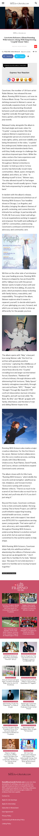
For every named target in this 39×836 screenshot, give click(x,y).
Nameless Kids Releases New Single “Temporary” (28, 729)
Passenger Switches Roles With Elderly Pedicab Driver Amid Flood (28, 706)
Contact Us (6, 796)
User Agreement (7, 812)
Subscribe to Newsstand (10, 808)
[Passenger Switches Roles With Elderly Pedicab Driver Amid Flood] (28, 695)
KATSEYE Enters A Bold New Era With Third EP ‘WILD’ (10, 657)
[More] (28, 56)
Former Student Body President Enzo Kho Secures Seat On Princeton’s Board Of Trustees (10, 608)
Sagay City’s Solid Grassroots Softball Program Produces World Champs (28, 607)
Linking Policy (6, 823)
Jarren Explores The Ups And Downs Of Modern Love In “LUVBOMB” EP (28, 658)
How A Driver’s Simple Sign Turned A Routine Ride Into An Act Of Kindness (10, 682)
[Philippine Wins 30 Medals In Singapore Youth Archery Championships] (28, 622)
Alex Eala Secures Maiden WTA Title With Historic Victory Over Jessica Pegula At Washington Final (10, 632)
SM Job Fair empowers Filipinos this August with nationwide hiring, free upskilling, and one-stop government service (28, 758)
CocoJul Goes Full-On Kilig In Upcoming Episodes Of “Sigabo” (28, 681)
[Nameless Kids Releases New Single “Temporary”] (28, 718)
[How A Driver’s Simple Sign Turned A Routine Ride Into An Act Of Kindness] (10, 671)
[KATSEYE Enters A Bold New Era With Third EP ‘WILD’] (10, 647)
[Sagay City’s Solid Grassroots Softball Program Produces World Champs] (28, 598)
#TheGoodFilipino (11, 677)
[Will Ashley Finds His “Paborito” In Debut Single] (10, 695)
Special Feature (28, 751)
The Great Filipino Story (10, 725)
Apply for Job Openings (9, 800)
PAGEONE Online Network (19, 46)
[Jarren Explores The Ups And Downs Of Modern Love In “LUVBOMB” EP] (28, 647)
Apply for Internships (9, 804)
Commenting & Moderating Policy (13, 820)
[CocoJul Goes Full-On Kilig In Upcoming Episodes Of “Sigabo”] (28, 671)
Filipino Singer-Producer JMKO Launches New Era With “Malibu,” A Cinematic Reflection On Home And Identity (10, 758)
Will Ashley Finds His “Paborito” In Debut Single (10, 705)
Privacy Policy (6, 816)
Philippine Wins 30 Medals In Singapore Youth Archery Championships (28, 631)
